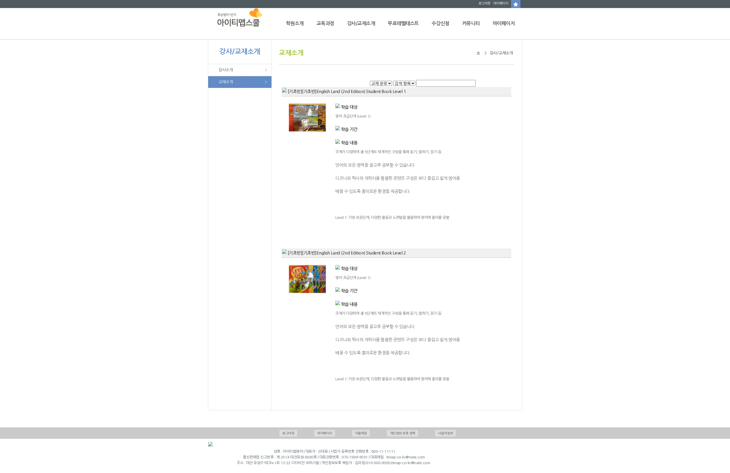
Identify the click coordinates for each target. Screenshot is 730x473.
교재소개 (225, 82)
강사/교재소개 (361, 23)
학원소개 (295, 23)
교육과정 (325, 23)
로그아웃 (484, 3)
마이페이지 (500, 3)
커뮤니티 (471, 23)
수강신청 (440, 23)
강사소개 (225, 70)
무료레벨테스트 (403, 23)
